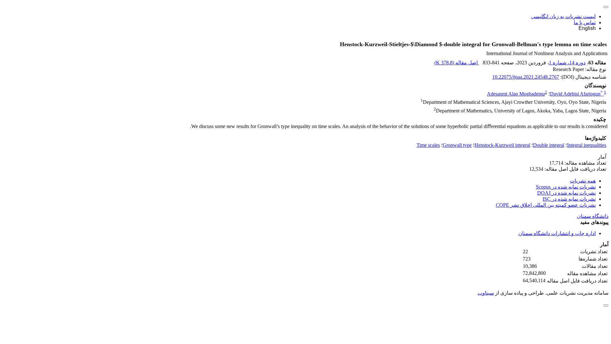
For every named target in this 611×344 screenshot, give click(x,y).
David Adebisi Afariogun (576, 94)
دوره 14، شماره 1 (567, 62)
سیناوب (486, 293)
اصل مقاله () (456, 62)
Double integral (548, 145)
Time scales (428, 145)
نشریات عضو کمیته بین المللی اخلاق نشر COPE (546, 205)
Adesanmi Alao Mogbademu (516, 94)
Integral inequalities (586, 145)
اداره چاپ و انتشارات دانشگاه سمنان (557, 233)
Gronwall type (457, 145)
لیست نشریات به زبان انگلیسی (563, 16)
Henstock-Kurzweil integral (502, 145)
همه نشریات (583, 180)
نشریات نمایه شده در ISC (569, 199)
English (587, 28)
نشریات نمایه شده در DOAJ (566, 193)
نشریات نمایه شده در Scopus (566, 187)
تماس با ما (585, 22)
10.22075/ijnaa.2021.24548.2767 (525, 77)
